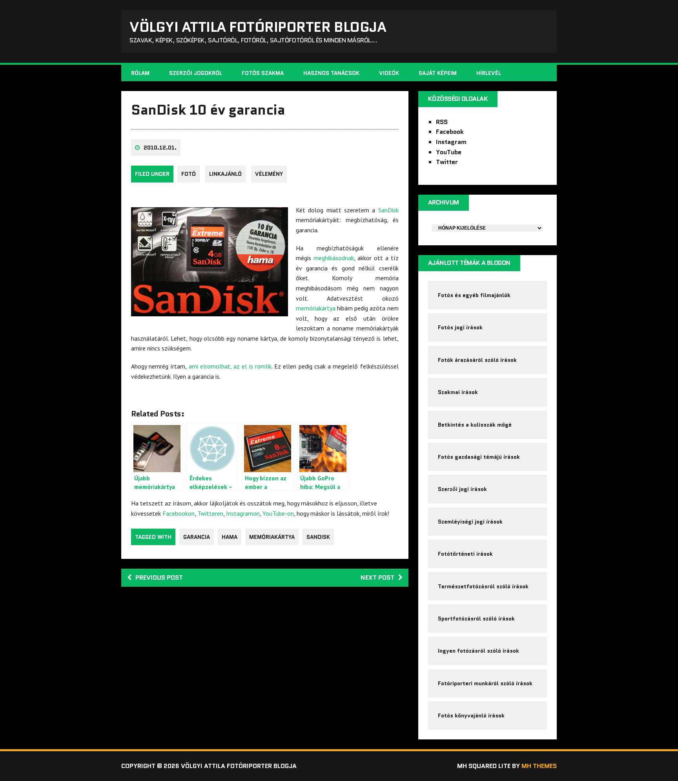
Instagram (451, 141)
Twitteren (210, 513)
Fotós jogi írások (460, 327)
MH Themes (539, 765)
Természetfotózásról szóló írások (483, 586)
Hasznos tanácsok (331, 73)
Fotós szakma (263, 73)
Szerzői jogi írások (462, 489)
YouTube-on (278, 513)
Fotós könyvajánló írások (471, 715)
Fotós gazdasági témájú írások (479, 457)
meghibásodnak (333, 258)
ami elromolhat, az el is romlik (230, 366)
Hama (229, 537)
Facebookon (178, 513)
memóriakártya (315, 308)
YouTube (448, 152)
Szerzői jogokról (195, 73)
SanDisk (388, 210)
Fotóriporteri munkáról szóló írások (485, 683)
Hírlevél (488, 73)
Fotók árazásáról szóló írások (477, 360)
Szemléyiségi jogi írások (470, 522)
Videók (389, 73)
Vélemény (269, 174)
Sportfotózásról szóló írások (476, 618)
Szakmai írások (458, 392)
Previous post (159, 577)
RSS (442, 121)
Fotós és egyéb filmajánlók (474, 295)
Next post (377, 577)
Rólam (140, 73)
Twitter (447, 161)
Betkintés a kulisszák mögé (475, 425)
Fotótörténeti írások (465, 554)
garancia (196, 537)
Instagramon (243, 513)
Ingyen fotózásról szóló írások (478, 651)
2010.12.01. (160, 147)
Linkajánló (225, 174)
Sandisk (318, 537)
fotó (188, 174)
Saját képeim (438, 73)
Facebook (450, 131)
